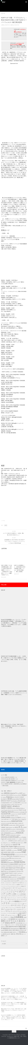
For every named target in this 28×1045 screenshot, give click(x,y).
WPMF (15, 879)
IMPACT (19, 819)
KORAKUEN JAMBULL (15, 835)
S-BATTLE (20, 864)
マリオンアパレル (11, 907)
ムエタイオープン (11, 909)
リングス (9, 913)
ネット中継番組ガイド (16, 901)
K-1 (20, 827)
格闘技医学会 (6, 928)
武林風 (6, 930)
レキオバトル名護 (16, 913)
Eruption (6, 810)
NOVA (15, 852)
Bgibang (4, 797)
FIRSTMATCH (17, 812)
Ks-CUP (20, 837)
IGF (13, 819)
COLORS (17, 802)
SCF (25, 864)
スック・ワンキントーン (14, 898)
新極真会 (7, 923)
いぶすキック (22, 881)
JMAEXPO (21, 825)
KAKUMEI (3, 829)
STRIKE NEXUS (20, 868)
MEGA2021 (8, 844)
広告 (16, 919)
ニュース (3, 13)
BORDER (14, 799)
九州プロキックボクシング (12, 915)
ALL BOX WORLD (9, 795)
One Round (17, 854)
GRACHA (16, 815)
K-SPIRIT (24, 827)
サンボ (8, 892)
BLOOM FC (4, 799)
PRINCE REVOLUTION (16, 858)
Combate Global (23, 802)
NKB (24, 850)
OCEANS (19, 852)
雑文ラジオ (24, 934)
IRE (10, 823)
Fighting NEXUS (7, 812)
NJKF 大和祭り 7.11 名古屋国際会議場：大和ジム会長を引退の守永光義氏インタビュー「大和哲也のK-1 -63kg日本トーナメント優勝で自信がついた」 (6, 570)
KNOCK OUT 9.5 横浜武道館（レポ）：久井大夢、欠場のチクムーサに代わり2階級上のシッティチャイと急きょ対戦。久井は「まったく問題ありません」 (14, 998)
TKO (7, 871)
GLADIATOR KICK (14, 814)
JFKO (17, 825)
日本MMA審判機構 (19, 923)
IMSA (5, 821)
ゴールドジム (3, 892)
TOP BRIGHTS (12, 871)
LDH (5, 839)
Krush (16, 837)
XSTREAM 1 (21, 879)
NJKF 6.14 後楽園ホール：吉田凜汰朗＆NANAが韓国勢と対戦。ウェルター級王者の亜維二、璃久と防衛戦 (19, 568)
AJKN (2, 795)
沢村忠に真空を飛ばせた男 (15, 930)
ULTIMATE (8, 875)
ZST (17, 881)
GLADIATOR (5, 814)
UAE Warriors (19, 873)
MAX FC (22, 842)
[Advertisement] (14, 9)
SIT (19, 866)
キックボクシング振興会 (19, 886)
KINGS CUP (13, 833)
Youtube (5, 881)
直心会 (23, 930)
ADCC (24, 793)
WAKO (20, 875)
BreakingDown (14, 801)
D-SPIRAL (12, 804)
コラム (11, 890)
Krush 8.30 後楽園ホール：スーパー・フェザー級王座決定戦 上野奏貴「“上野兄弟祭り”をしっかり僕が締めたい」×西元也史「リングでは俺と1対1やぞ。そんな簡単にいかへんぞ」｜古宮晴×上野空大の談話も (14, 623)
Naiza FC (12, 848)
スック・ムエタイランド (18, 897)
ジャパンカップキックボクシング (10, 895)
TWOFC (11, 873)
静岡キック (4, 935)
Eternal (9, 810)
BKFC (14, 797)
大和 (9, 919)
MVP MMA (8, 848)
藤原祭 (4, 934)
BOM (10, 799)
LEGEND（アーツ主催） (16, 839)
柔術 (7, 926)
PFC (8, 856)
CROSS (8, 804)
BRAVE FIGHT (6, 801)
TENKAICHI (8, 869)
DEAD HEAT (19, 804)
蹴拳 (12, 934)
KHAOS (8, 829)
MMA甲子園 (16, 844)
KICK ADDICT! (13, 829)
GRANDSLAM (13, 817)
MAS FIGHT (18, 842)
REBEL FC (10, 860)
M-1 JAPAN (3, 842)
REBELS (5, 862)
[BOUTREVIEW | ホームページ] (4, 2)
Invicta (7, 823)
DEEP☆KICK (6, 808)
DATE (16, 804)
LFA (26, 840)
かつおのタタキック (8, 882)
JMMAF (3, 827)
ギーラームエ (17, 888)
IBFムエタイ (9, 819)
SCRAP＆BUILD (16, 866)
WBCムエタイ (12, 877)
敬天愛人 (23, 919)
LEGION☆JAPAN (17, 840)
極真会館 (22, 928)
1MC (2, 793)
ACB (18, 793)
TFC (13, 869)
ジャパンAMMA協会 (21, 894)
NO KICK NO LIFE (7, 852)
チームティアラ (6, 901)
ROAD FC (6, 864)
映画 (21, 924)
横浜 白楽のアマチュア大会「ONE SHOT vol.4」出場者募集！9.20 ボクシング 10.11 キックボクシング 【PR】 (13, 726)
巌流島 (13, 919)
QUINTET (4, 860)
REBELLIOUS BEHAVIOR (17, 860)
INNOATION (8, 821)
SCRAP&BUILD (9, 866)
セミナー (19, 899)
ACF (20, 793)
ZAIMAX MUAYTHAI (11, 881)
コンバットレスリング (20, 890)
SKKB (22, 866)
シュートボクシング (13, 893)
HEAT (19, 817)
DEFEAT (14, 808)
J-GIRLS (20, 823)
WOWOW (12, 879)
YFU (2, 881)
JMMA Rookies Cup (10, 827)
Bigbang (9, 797)
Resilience (11, 862)
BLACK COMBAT (19, 797)
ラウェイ (9, 911)
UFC (3, 875)
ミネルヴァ (18, 907)
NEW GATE (22, 848)
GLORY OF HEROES (6, 815)
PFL (11, 856)
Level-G (22, 840)
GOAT (12, 815)
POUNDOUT (16, 856)
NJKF (6, 525)
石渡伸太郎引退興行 (8, 932)
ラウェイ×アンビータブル (19, 911)
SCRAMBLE (3, 866)
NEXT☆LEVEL (6, 850)
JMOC (16, 827)
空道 (20, 932)
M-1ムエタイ (8, 842)
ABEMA (7, 793)
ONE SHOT (21, 854)
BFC (2, 797)
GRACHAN (5, 817)
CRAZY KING (4, 804)
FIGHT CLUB (22, 810)
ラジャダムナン (4, 913)
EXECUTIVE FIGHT (15, 810)
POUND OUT (22, 856)
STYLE (2, 869)
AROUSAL (16, 795)
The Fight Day (17, 869)
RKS (2, 864)
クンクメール (23, 888)
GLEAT (19, 814)
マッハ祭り (6, 907)
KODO (8, 835)
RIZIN (22, 862)
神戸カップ (15, 932)
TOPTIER (19, 871)
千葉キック (5, 919)
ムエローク (20, 909)
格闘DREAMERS (13, 926)
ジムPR (8, 894)
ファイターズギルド (13, 903)
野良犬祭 (18, 934)
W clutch (19, 877)
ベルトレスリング (7, 905)
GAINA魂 (22, 812)
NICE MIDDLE (14, 850)
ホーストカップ (17, 905)
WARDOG (4, 877)
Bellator (24, 795)
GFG (25, 812)
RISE (16, 862)
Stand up (11, 868)
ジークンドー (10, 897)
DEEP (4, 806)
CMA (13, 802)
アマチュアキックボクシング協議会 (13, 884)
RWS (16, 864)
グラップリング (5, 890)
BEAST (20, 795)
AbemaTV (13, 793)
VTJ (18, 875)
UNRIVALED (13, 875)
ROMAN (11, 864)
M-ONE (13, 842)
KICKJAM (10, 831)
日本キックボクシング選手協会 (13, 924)
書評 (23, 924)
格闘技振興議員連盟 (14, 928)
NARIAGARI (16, 848)
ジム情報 (13, 894)
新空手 (13, 923)
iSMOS (16, 823)
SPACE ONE (4, 868)
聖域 (23, 932)
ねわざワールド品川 (17, 882)
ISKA (13, 823)
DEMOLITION (19, 808)
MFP (12, 844)
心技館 (19, 919)
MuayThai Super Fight (9, 846)
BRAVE (22, 799)
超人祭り (8, 934)
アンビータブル (11, 886)
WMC (8, 879)
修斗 (20, 915)
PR (10, 858)
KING (13, 831)
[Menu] (26, 2)
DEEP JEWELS (13, 806)
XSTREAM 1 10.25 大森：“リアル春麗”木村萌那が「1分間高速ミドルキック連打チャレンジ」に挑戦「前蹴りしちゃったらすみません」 (14, 692)
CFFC (11, 802)
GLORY (24, 814)
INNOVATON (3, 823)
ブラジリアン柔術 (21, 903)
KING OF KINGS (18, 831)
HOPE (5, 819)
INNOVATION (16, 821)
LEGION (10, 840)
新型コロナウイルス (9, 921)
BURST (7, 802)
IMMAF (16, 819)
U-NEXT (15, 873)
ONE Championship (13, 853)
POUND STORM (5, 858)
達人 (15, 934)
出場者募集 (18, 917)
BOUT (18, 799)
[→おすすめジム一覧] (20, 43)
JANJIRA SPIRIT (12, 825)
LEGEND (9, 839)
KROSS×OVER (7, 837)
